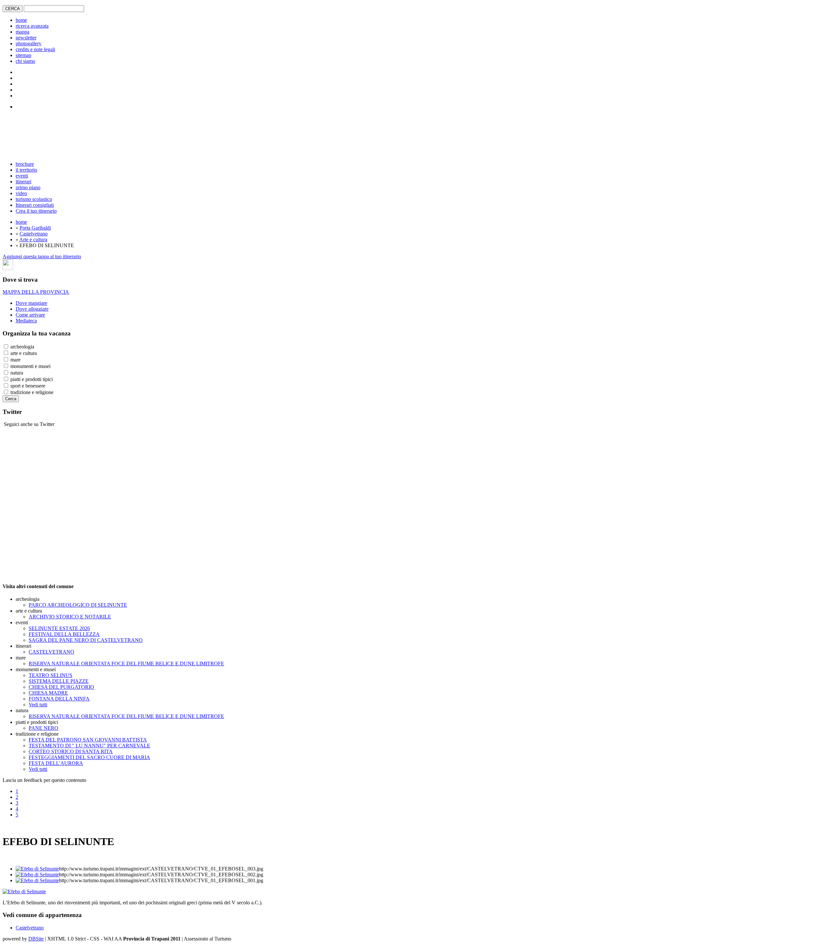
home (21, 20)
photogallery (28, 43)
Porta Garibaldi (35, 228)
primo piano (28, 187)
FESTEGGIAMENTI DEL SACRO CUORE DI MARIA (89, 757)
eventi (22, 175)
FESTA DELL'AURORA (56, 763)
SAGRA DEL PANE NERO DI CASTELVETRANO (86, 640)
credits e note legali (35, 49)
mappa (22, 32)
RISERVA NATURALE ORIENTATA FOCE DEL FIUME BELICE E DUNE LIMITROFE (126, 663)
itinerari (23, 181)
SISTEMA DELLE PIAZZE (59, 681)
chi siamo (25, 61)
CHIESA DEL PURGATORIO (61, 687)
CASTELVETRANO (51, 652)
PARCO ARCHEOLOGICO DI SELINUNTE (78, 605)
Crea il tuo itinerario (36, 211)
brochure (25, 164)
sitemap (23, 55)
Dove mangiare (31, 303)
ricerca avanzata (32, 26)
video (21, 193)
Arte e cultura (33, 239)
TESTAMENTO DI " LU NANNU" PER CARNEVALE (89, 745)
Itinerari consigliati (35, 205)
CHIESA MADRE (48, 693)
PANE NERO (43, 728)
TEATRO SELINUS (50, 675)
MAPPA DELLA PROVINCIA (36, 292)
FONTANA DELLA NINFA (59, 698)
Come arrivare (30, 315)
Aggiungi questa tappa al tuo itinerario (42, 256)
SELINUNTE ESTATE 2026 (59, 628)
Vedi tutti (38, 704)
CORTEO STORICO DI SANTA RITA (71, 751)
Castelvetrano (34, 233)
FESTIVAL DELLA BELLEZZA (64, 634)
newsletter (26, 37)
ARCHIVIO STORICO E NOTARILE (70, 616)
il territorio (26, 170)
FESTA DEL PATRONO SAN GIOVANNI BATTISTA (88, 739)
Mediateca (26, 320)
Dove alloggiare (32, 309)
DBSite (36, 938)
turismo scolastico (34, 199)
